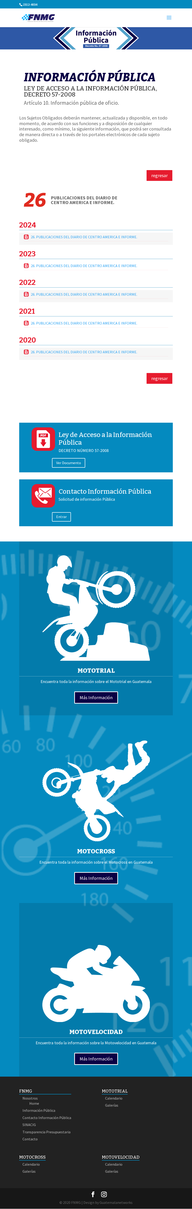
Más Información (96, 697)
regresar (159, 175)
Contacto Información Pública (105, 491)
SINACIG (29, 1124)
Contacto (30, 1139)
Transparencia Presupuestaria (46, 1132)
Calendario (113, 1098)
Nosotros (30, 1098)
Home (34, 1103)
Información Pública (38, 1110)
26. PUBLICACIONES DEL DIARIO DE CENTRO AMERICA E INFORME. (84, 237)
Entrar (61, 516)
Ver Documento (68, 462)
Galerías (111, 1105)
